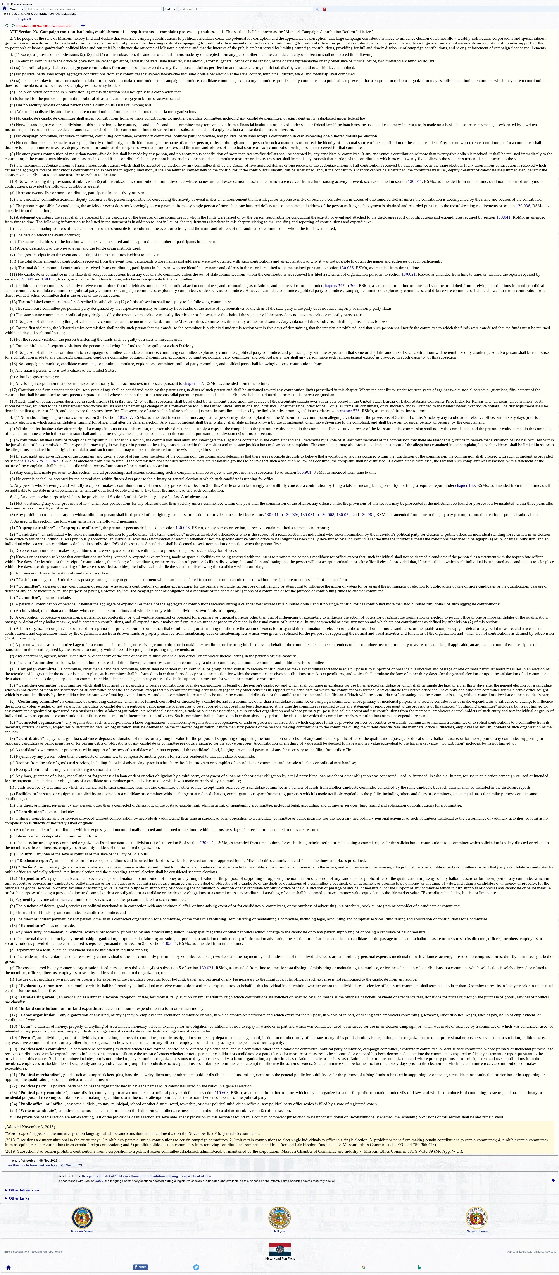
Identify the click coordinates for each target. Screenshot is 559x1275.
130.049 (26, 279)
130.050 (48, 279)
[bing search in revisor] (419, 1268)
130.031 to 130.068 (317, 514)
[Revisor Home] (8, 1268)
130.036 (523, 205)
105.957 (125, 417)
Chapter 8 (23, 19)
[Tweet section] (196, 1269)
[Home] (5, 8)
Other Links (19, 1198)
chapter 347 (193, 383)
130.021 (409, 274)
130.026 (183, 527)
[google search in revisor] (363, 1268)
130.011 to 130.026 (281, 514)
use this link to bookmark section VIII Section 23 (44, 1165)
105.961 (304, 472)
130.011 (415, 181)
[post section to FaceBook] (140, 1269)
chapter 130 (465, 485)
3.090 (99, 1181)
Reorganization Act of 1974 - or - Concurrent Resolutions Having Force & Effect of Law (146, 1176)
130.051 (170, 943)
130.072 (343, 514)
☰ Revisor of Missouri (18, 4)
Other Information (24, 1190)
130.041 (503, 217)
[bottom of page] (83, 26)
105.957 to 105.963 (41, 461)
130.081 (367, 514)
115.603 (222, 1092)
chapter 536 (350, 410)
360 (353, 285)
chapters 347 (334, 285)
